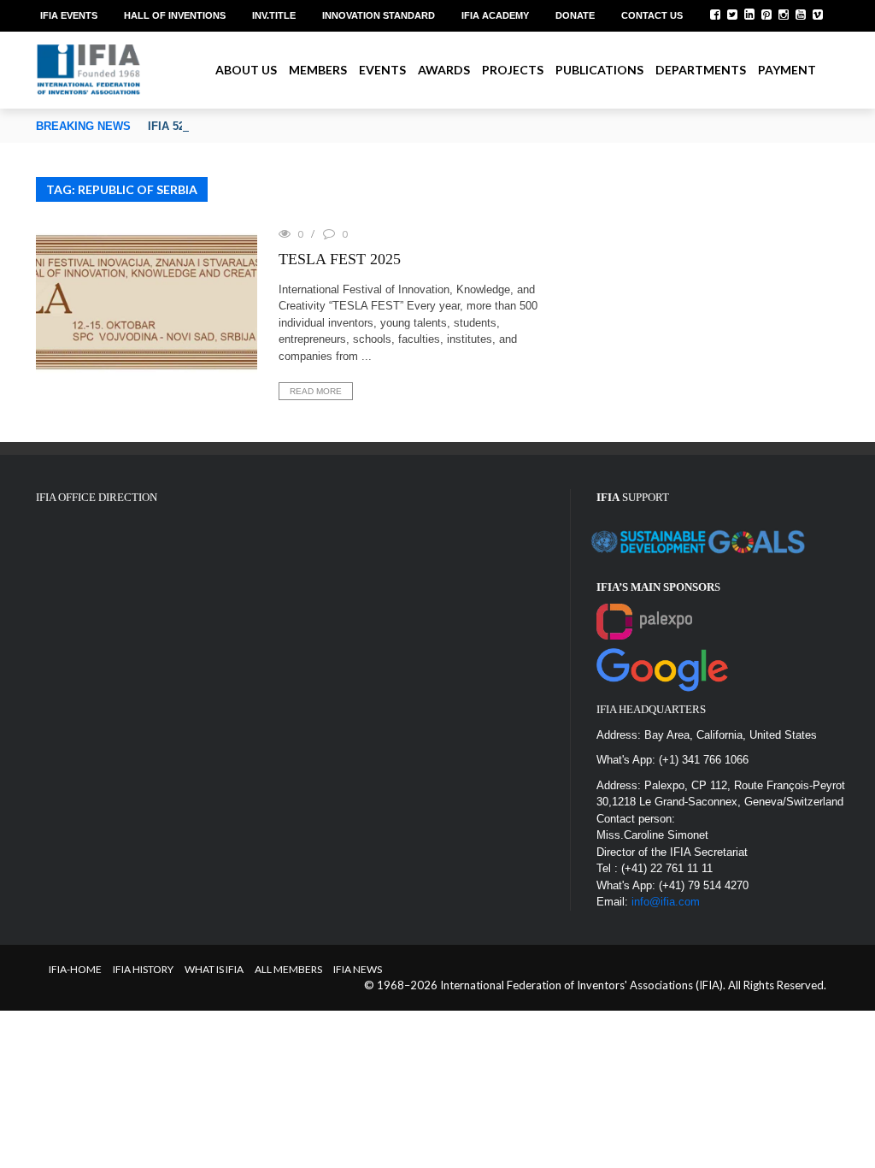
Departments (700, 69)
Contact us (652, 15)
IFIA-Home (75, 969)
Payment (787, 69)
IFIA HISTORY (143, 969)
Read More (316, 391)
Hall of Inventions (175, 15)
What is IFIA (214, 969)
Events (382, 69)
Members (318, 69)
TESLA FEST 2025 (340, 259)
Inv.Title (274, 15)
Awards (444, 69)
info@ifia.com (665, 901)
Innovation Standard (378, 15)
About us (246, 69)
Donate (575, 15)
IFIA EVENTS (68, 15)
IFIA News (357, 969)
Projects (512, 69)
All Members (288, 969)
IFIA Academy (495, 15)
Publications (599, 69)
